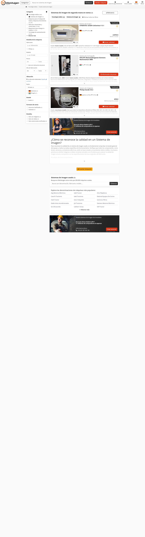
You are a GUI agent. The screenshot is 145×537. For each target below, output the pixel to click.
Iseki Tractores (78, 196)
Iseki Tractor (78, 193)
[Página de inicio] (26, 6)
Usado (30, 100)
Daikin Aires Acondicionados (60, 203)
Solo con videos (34, 119)
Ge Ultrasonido (56, 207)
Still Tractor (100, 207)
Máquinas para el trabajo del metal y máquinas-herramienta (37, 20)
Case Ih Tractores (56, 196)
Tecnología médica (35, 14)
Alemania (34, 91)
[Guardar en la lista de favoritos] (117, 26)
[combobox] (37, 87)
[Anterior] (52, 33)
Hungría (34, 93)
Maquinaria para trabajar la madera (36, 29)
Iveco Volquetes (79, 200)
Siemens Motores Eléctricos (106, 203)
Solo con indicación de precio (36, 65)
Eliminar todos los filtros (90, 17)
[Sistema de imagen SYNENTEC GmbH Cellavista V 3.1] (64, 33)
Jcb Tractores (78, 203)
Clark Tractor (55, 200)
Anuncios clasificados (35, 107)
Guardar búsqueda (85, 169)
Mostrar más (85, 210)
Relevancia (110, 13)
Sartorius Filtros (102, 200)
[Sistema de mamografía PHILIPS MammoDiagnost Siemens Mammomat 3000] (64, 65)
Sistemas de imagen (37, 16)
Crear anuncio (111, 132)
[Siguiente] (77, 33)
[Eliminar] (64, 17)
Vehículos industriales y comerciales (35, 25)
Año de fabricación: (31, 68)
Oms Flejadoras (102, 193)
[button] (142, 2)
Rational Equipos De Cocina (105, 196)
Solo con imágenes (35, 117)
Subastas (32, 109)
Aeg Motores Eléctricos (58, 193)
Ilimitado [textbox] (31, 87)
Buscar (89, 3)
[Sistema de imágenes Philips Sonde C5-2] (64, 97)
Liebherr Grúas (78, 207)
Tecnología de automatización (37, 33)
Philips (31, 49)
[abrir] (84, 51)
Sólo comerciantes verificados (38, 121)
